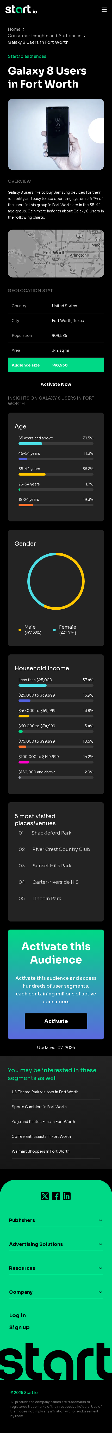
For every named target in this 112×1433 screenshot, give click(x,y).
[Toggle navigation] (103, 9)
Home (14, 29)
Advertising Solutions (36, 1244)
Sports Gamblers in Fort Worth (39, 1106)
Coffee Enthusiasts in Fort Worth (41, 1136)
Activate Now (56, 384)
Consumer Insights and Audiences (45, 36)
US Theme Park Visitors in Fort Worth (45, 1092)
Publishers (22, 1220)
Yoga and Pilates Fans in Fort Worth (43, 1121)
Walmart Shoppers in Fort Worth (41, 1151)
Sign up (19, 1327)
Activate (56, 1021)
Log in (17, 1315)
